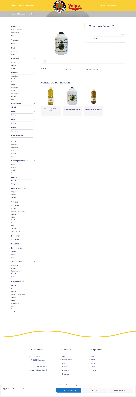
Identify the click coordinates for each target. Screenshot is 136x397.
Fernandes (14, 87)
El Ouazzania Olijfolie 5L (72, 109)
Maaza (13, 90)
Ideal (13, 120)
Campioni (15, 40)
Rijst (12, 35)
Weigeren (94, 390)
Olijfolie (31, 14)
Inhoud (88, 38)
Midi (12, 156)
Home (14, 5)
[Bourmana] (68, 6)
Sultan (13, 277)
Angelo (13, 191)
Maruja (14, 177)
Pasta (13, 43)
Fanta (13, 84)
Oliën (93, 360)
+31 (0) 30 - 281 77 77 (39, 366)
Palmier (13, 254)
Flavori (14, 111)
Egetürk (13, 167)
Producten (29, 5)
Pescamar (15, 236)
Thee (13, 315)
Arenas (13, 139)
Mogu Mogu (15, 93)
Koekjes (13, 184)
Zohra (20, 5)
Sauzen (94, 370)
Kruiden (13, 115)
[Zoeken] (123, 5)
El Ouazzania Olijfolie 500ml (51, 109)
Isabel (13, 127)
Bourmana (15, 26)
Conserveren (15, 131)
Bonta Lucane (15, 142)
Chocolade (14, 181)
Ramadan (15, 244)
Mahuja (13, 150)
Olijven (13, 217)
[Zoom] (44, 61)
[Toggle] (34, 26)
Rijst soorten (16, 248)
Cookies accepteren (69, 390)
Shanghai (14, 274)
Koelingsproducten (19, 161)
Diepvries (15, 59)
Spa (12, 99)
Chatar (13, 164)
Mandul (13, 153)
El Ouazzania (22, 14)
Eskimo (13, 62)
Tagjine (13, 228)
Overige (13, 68)
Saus (12, 225)
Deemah (14, 144)
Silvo (12, 257)
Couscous (14, 51)
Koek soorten (17, 135)
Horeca (103, 5)
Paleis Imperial (16, 271)
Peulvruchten (15, 32)
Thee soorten (17, 262)
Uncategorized (17, 281)
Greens (13, 65)
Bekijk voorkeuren (120, 390)
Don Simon (14, 79)
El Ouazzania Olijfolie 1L (93, 109)
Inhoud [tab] (43, 68)
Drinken (14, 73)
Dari (13, 48)
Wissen (123, 34)
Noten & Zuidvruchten (18, 211)
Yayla (13, 173)
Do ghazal (14, 265)
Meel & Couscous (16, 30)
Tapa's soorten (16, 231)
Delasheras (14, 147)
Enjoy (13, 82)
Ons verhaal (112, 5)
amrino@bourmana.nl (39, 370)
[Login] (119, 5)
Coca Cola (14, 76)
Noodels (13, 208)
